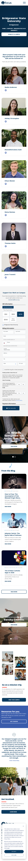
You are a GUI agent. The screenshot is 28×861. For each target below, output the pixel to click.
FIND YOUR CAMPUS (14, 700)
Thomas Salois (10, 243)
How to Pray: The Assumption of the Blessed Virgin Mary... (13, 496)
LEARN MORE (13, 812)
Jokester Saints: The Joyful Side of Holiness (13, 534)
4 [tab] (17, 638)
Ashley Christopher (12, 118)
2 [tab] (15, 456)
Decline (14, 855)
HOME (4, 28)
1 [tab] (13, 456)
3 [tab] (15, 638)
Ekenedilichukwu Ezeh (13, 150)
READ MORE (14, 446)
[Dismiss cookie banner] (23, 826)
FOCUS (7, 2)
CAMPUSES (10, 28)
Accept (14, 851)
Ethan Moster (10, 181)
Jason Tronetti (10, 274)
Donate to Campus (14, 34)
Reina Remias (10, 212)
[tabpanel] (14, 439)
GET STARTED (14, 721)
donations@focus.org (13, 300)
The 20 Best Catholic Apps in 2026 (12, 572)
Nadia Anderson (11, 87)
